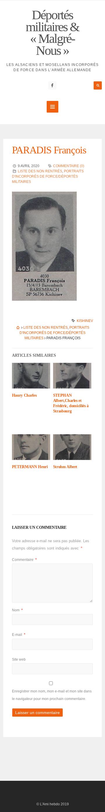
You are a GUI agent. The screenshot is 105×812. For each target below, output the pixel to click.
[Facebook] (52, 85)
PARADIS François (49, 150)
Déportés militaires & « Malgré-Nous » (52, 33)
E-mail (18, 635)
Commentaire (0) (68, 166)
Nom (17, 610)
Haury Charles (24, 395)
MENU (52, 107)
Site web (19, 659)
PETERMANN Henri (30, 467)
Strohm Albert (65, 467)
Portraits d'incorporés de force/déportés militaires (48, 176)
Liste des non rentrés (40, 171)
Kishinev (85, 321)
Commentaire (24, 560)
